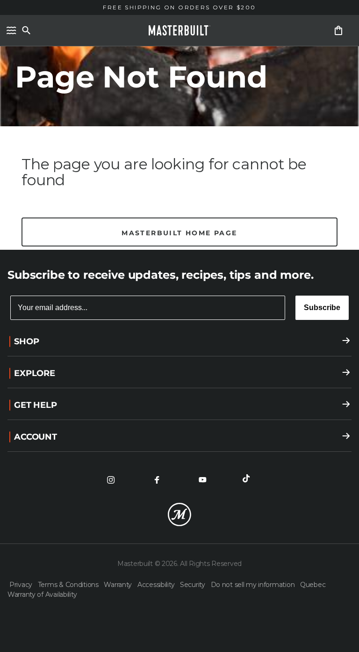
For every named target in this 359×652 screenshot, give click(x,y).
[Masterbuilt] (179, 30)
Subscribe (322, 308)
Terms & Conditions (69, 584)
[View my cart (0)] (338, 30)
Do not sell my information (253, 584)
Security (193, 584)
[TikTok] (248, 479)
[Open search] (26, 30)
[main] (179, 125)
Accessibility (156, 584)
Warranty (118, 584)
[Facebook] (156, 479)
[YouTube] (202, 479)
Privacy (21, 584)
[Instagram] (110, 479)
